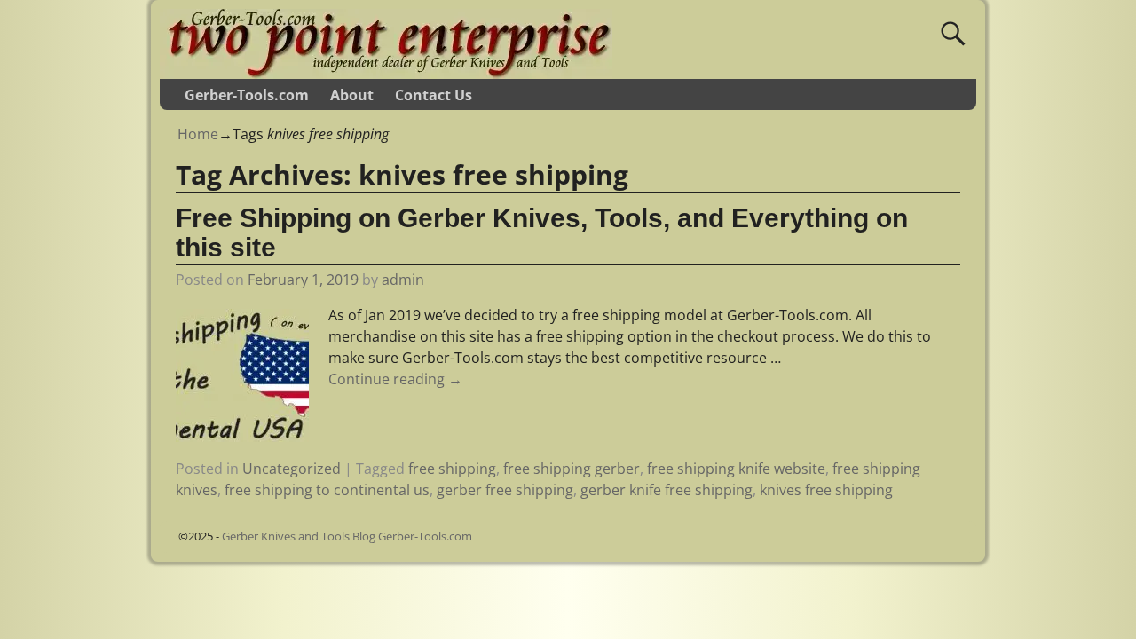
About (352, 95)
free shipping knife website (736, 468)
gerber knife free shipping (666, 490)
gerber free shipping (505, 490)
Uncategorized (291, 468)
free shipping (452, 468)
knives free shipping (826, 490)
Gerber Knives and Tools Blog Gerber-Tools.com (347, 536)
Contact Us (433, 95)
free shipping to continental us (327, 490)
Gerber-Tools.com (247, 95)
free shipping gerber (571, 468)
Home (198, 134)
